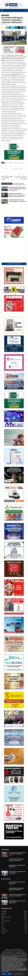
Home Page (7, 15)
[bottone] (14, 263)
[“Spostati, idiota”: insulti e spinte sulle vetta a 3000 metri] (4, 873)
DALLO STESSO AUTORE (18, 183)
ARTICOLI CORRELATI (6, 183)
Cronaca (6, 13)
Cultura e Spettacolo (3, 190)
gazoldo (11, 162)
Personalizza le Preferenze (18, 973)
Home (2, 13)
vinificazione (21, 162)
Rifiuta (9, 973)
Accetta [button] (4, 973)
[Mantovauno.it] (14, 5)
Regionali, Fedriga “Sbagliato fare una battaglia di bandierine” (7, 178)
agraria (6, 162)
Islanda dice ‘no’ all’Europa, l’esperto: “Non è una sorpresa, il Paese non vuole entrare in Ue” (17, 195)
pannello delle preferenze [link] (21, 969)
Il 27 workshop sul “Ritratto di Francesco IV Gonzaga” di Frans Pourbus (20, 178)
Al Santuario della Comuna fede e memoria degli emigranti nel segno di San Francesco (17, 189)
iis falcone (16, 162)
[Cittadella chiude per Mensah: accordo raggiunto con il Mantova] (4, 201)
